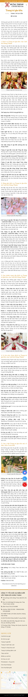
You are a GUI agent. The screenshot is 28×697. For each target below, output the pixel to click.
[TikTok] (2, 629)
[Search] (26, 4)
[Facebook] (5, 629)
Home (7, 13)
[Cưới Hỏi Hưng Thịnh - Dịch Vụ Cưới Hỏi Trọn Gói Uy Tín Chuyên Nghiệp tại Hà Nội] (14, 4)
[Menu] (2, 5)
